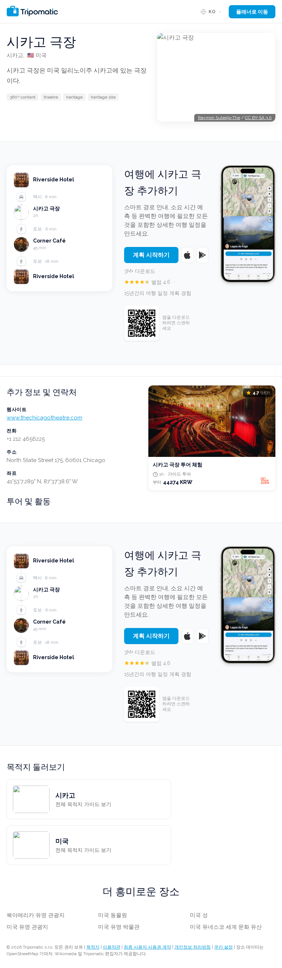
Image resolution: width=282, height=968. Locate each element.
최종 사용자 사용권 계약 (147, 947)
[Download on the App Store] (187, 255)
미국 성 (199, 915)
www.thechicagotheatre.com (44, 417)
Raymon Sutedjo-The (219, 117)
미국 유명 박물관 (119, 927)
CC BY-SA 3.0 (258, 117)
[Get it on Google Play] (202, 255)
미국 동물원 (112, 915)
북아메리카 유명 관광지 (36, 915)
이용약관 (111, 947)
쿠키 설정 (223, 947)
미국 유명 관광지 (27, 927)
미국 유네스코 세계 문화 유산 (226, 927)
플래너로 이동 (252, 12)
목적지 (93, 947)
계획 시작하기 (151, 254)
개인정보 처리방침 (192, 947)
